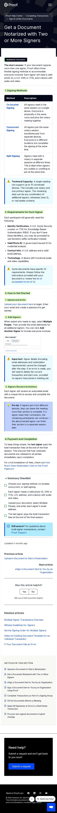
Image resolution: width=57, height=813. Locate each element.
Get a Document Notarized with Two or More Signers (27, 676)
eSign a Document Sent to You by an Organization (29, 682)
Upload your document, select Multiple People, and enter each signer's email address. (27, 506)
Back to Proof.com (14, 793)
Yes (24, 591)
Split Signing (13, 156)
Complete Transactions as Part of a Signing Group (30, 695)
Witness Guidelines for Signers (19, 625)
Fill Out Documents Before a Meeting (24, 700)
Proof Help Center (14, 15)
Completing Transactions (37, 15)
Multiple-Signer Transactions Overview (23, 619)
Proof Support (18, 532)
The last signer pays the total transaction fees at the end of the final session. (28, 516)
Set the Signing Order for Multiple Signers (25, 630)
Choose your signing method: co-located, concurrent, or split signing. (29, 485)
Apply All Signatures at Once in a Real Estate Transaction (27, 707)
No (33, 591)
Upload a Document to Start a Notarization (26, 558)
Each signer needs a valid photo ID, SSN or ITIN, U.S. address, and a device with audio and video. (30, 494)
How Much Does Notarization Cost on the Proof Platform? (27, 465)
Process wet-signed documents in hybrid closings (26, 715)
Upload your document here (18, 304)
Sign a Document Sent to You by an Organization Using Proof (29, 689)
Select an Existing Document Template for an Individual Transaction (27, 637)
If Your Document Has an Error (20, 644)
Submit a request (21, 766)
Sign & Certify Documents (21, 19)
